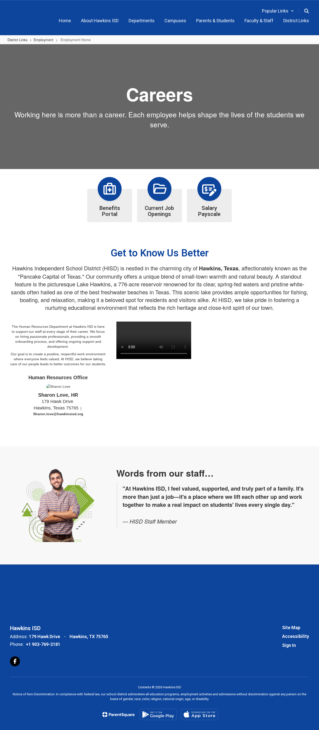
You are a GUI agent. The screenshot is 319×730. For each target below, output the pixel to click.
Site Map (291, 627)
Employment (43, 39)
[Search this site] (306, 10)
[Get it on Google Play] (158, 714)
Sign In (289, 645)
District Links (17, 39)
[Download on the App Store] (199, 714)
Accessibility (295, 636)
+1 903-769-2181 (43, 644)
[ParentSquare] (118, 714)
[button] (278, 10)
